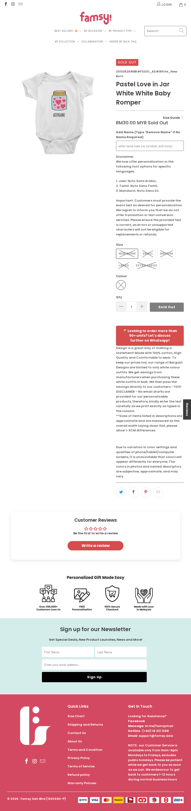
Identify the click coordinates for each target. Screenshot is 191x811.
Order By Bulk (119, 41)
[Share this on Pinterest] (146, 492)
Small (148, 253)
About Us (75, 741)
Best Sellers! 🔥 (67, 31)
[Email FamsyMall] (20, 4)
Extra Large (146, 265)
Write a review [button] (96, 545)
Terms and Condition (85, 750)
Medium (166, 253)
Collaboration (92, 41)
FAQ (133, 41)
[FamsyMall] (95, 19)
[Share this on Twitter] (121, 492)
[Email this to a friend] (158, 492)
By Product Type (120, 31)
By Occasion (93, 31)
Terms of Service (81, 766)
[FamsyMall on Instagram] (13, 4)
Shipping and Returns (85, 724)
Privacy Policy (79, 758)
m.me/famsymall (159, 726)
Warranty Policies (82, 783)
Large (124, 265)
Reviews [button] (187, 409)
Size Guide (172, 117)
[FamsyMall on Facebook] (5, 4)
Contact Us (77, 733)
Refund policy (79, 775)
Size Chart (76, 716)
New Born (127, 253)
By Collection (65, 41)
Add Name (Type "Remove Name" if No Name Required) (148, 134)
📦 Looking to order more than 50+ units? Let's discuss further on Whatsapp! (150, 336)
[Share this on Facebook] (133, 492)
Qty (119, 297)
